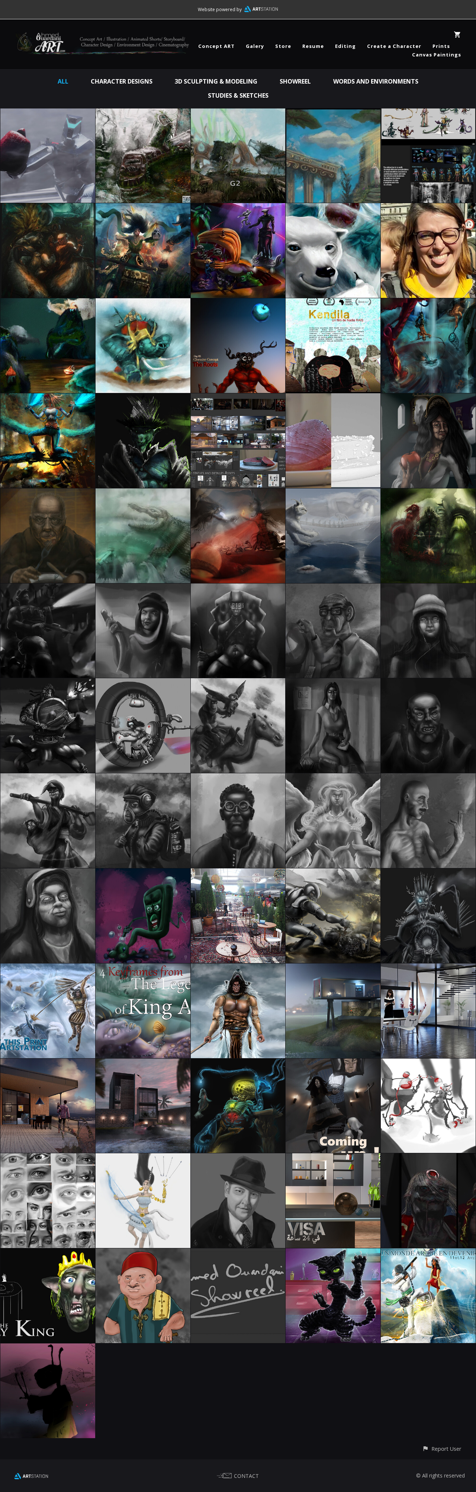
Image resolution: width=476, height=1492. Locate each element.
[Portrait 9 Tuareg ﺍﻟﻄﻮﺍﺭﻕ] (238, 683)
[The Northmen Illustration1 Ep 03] (47, 969)
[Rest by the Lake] (333, 969)
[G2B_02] (143, 114)
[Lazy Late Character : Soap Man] (143, 873)
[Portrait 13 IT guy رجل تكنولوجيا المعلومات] (333, 589)
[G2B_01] (238, 114)
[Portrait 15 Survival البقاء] (143, 589)
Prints (441, 46)
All (63, 81)
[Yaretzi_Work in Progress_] (143, 1158)
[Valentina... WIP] (333, 1064)
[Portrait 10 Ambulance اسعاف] (143, 683)
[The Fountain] (333, 114)
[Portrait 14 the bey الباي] (238, 589)
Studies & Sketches (238, 95)
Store (283, 46)
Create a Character (394, 46)
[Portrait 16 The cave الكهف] (47, 589)
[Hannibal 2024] (143, 303)
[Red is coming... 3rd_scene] (238, 494)
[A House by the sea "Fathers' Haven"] (47, 1064)
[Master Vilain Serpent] (428, 1158)
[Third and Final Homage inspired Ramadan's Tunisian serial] (428, 398)
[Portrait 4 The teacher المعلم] (238, 778)
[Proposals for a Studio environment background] (333, 1158)
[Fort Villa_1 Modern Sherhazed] (143, 1064)
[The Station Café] (238, 873)
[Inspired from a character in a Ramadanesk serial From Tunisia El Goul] (47, 494)
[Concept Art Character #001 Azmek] (143, 398)
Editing (345, 46)
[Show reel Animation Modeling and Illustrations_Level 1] (238, 1253)
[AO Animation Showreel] (47, 114)
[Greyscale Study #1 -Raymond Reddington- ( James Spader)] (238, 1158)
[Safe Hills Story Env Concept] (47, 303)
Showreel (295, 81)
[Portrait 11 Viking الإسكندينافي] (47, 683)
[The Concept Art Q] (428, 114)
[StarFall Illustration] (238, 208)
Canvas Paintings (436, 54)
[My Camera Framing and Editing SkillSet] (428, 208)
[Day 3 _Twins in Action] (428, 303)
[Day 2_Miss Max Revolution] (47, 398)
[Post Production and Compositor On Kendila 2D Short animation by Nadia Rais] (333, 303)
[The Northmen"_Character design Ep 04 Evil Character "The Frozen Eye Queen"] (428, 873)
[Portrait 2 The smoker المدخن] (428, 778)
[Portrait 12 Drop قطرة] (428, 589)
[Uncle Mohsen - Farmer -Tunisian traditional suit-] (143, 1253)
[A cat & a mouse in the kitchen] (333, 1253)
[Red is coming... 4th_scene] (143, 494)
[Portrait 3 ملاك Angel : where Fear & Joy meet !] (333, 778)
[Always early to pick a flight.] (428, 969)
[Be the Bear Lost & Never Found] (333, 208)
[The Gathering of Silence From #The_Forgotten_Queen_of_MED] (47, 208)
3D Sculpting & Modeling (216, 81)
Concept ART (216, 46)
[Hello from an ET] (47, 1349)
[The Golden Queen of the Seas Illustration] (143, 208)
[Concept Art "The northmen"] (238, 969)
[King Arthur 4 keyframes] (143, 969)
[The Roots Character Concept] (238, 303)
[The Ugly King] (47, 1253)
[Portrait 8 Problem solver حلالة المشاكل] (333, 683)
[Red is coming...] (428, 494)
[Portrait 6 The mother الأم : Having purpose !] (47, 778)
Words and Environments (375, 81)
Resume (313, 46)
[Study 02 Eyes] (47, 1158)
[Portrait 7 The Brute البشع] (428, 683)
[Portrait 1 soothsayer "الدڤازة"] (47, 873)
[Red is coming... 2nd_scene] (333, 494)
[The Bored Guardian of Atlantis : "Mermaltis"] (238, 1064)
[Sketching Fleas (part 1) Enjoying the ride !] (428, 1064)
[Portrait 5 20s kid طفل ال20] (143, 778)
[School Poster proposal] (428, 1253)
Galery (255, 46)
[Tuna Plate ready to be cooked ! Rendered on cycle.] (333, 398)
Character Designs (121, 81)
